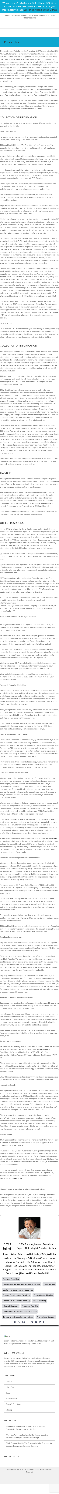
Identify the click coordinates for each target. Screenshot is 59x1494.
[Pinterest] (31, 1322)
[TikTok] (27, 1322)
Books (8, 1393)
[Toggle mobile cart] (49, 32)
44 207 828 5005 (16, 1353)
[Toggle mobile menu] (54, 32)
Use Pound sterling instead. (36, 9)
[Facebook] (15, 1322)
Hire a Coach (11, 1387)
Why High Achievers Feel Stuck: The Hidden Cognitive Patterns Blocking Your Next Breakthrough (27, 1436)
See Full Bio (44, 1273)
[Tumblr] (43, 1322)
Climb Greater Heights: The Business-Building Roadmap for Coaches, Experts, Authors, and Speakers (29, 1444)
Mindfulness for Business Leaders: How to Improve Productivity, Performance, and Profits (25, 1427)
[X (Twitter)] (19, 1322)
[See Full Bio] (51, 1273)
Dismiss (53, 9)
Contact (9, 1381)
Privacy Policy (11, 1398)
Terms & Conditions (13, 1404)
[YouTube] (35, 1322)
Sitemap (9, 1410)
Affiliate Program (43, 1341)
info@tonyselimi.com (49, 838)
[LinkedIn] (40, 1322)
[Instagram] (23, 1322)
